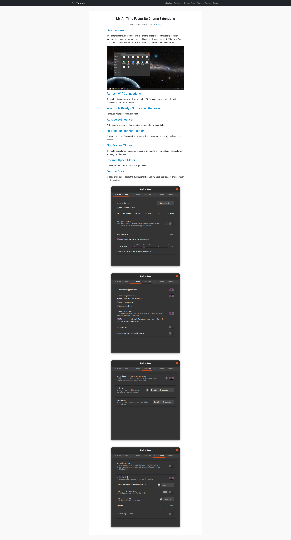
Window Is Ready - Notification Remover (133, 108)
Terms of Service (204, 3)
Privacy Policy (190, 3)
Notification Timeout (120, 145)
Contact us (178, 3)
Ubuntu (158, 24)
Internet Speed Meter (121, 160)
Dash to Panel (116, 30)
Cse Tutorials (78, 3)
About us (168, 3)
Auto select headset (120, 119)
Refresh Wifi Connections (124, 93)
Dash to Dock (115, 171)
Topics (215, 3)
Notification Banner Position (126, 130)
